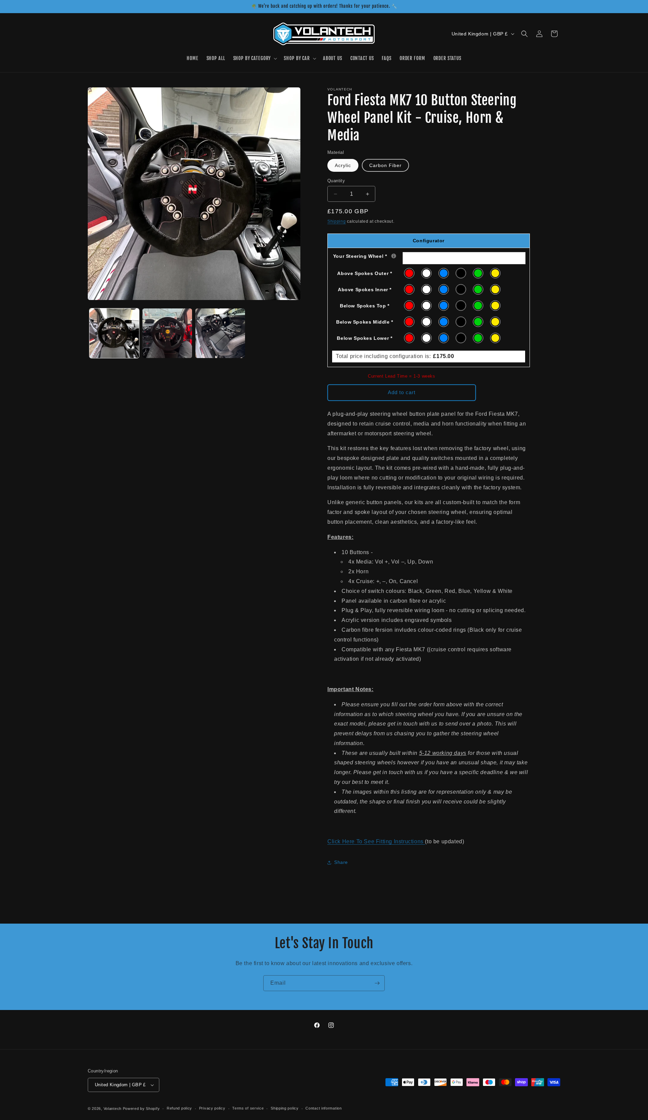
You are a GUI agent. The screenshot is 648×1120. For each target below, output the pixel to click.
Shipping (336, 221)
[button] (254, 58)
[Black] (461, 273)
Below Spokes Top (364, 305)
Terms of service (248, 1108)
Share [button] (341, 862)
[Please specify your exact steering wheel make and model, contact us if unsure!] (393, 255)
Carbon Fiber (385, 165)
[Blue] (444, 273)
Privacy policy (212, 1108)
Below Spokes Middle (364, 322)
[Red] (409, 273)
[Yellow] (496, 273)
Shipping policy (285, 1108)
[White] (427, 273)
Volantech (113, 1109)
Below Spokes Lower (364, 338)
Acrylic (343, 165)
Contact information (323, 1108)
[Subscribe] (377, 983)
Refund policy (179, 1108)
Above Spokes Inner (365, 289)
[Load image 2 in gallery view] (167, 333)
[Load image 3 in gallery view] (220, 333)
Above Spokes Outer (364, 273)
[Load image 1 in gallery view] (114, 333)
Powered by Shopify (141, 1109)
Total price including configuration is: (395, 356)
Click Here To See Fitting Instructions (376, 841)
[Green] (478, 273)
